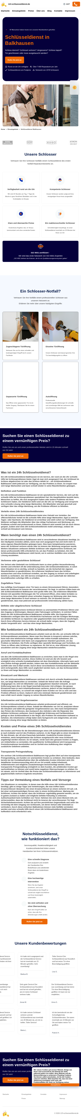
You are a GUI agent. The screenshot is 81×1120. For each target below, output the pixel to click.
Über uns (40, 11)
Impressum (70, 11)
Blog (49, 11)
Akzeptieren (56, 1085)
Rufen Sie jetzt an (15, 60)
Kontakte (58, 11)
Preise (31, 11)
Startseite (5, 11)
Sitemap (62, 1098)
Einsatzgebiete (19, 11)
